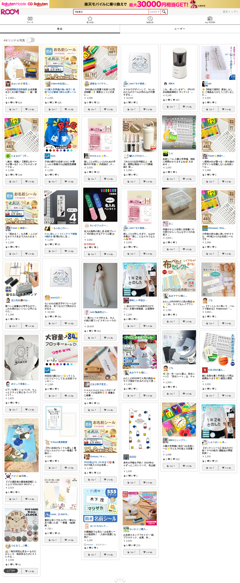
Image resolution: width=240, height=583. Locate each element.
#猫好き (49, 236)
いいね (31, 109)
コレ (14, 109)
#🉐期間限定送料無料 (16, 89)
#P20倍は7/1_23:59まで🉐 (98, 462)
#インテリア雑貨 (68, 234)
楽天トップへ (230, 11)
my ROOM (210, 19)
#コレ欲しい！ (52, 234)
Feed (30, 19)
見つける (90, 19)
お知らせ (150, 19)
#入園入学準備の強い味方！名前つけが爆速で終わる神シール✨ (60, 92)
